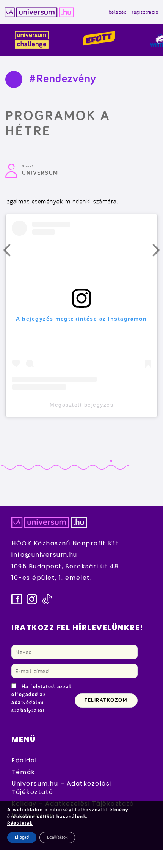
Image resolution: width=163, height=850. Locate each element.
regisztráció (145, 12)
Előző (11, 252)
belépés (118, 12)
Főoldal (24, 760)
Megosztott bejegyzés (81, 405)
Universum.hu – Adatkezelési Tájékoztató (61, 787)
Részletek (20, 823)
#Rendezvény (63, 79)
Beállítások (57, 837)
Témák (23, 772)
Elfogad (22, 837)
